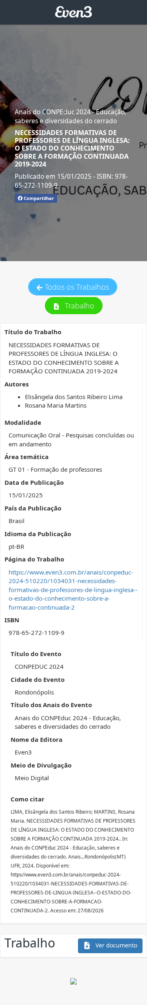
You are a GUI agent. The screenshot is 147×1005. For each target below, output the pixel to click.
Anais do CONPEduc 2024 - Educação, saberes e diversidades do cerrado (70, 116)
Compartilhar (38, 198)
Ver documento (115, 945)
